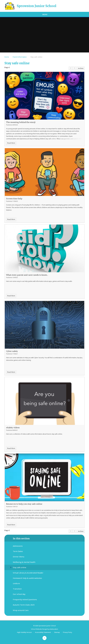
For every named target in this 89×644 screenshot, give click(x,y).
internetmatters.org (53, 513)
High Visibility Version (24, 632)
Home (6, 57)
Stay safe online (36, 57)
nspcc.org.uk (44, 515)
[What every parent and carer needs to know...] (44, 248)
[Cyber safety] (44, 325)
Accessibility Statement (43, 632)
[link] (71, 68)
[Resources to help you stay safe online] (44, 477)
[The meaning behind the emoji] (44, 96)
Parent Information (20, 57)
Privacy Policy (67, 632)
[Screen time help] (44, 172)
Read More (11, 143)
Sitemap (57, 632)
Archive (80, 68)
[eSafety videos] (44, 401)
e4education (53, 629)
